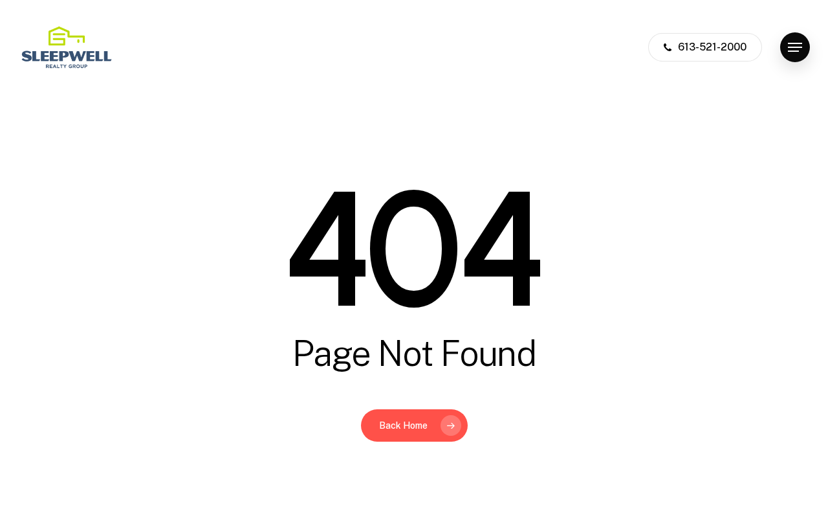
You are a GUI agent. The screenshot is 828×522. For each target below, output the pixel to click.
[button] (795, 47)
